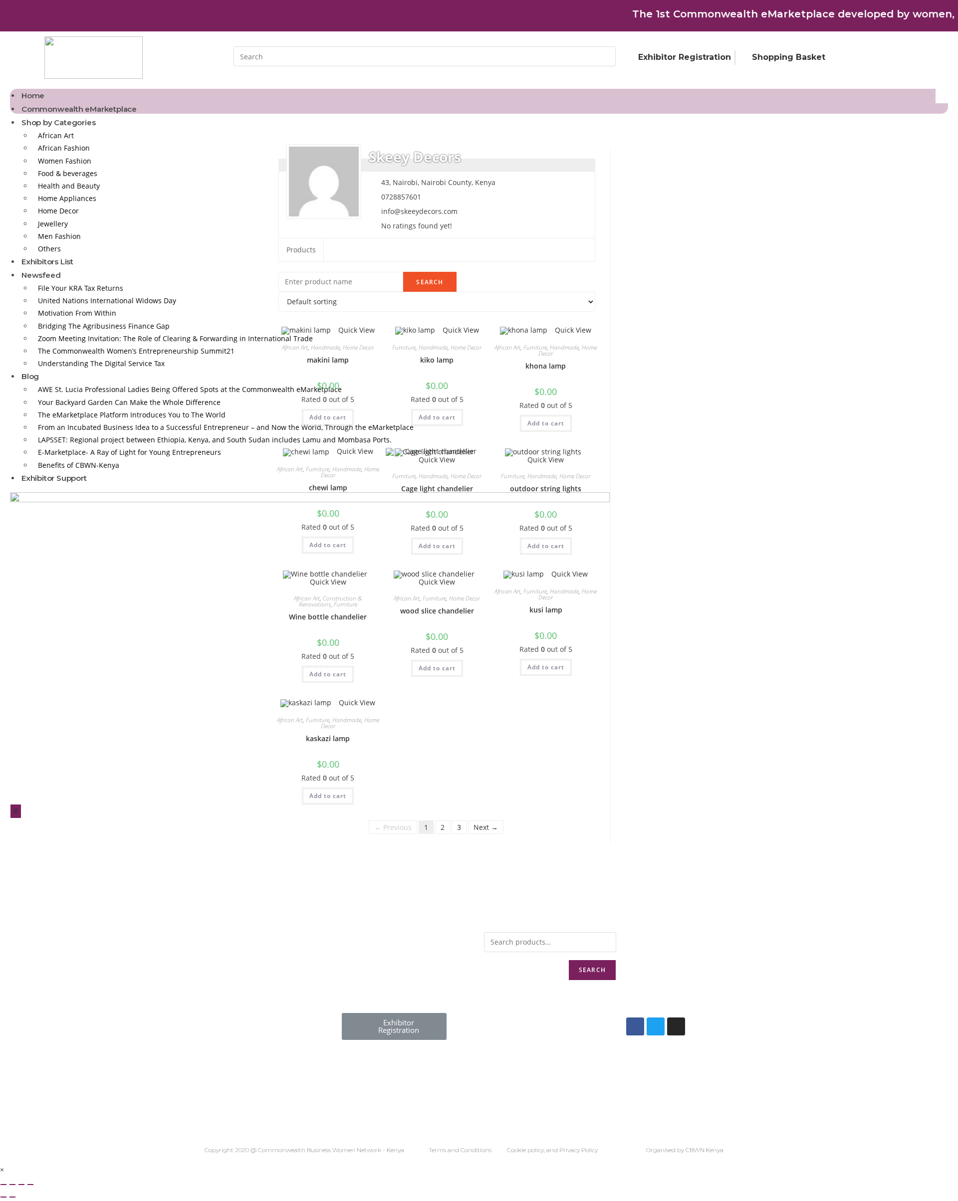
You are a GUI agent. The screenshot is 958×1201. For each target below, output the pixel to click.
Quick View (355, 330)
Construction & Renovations (330, 601)
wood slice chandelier (437, 610)
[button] (394, 1026)
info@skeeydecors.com (419, 211)
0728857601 (401, 196)
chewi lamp (328, 487)
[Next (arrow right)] (12, 1197)
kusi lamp (545, 609)
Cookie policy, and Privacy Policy (552, 1150)
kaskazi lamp (328, 738)
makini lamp (328, 360)
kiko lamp (437, 360)
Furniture (404, 347)
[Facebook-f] (635, 1026)
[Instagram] (676, 1026)
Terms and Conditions (460, 1150)
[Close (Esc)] (3, 1185)
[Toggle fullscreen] (21, 1185)
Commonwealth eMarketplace (79, 109)
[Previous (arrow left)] (3, 1197)
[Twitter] (656, 1026)
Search (592, 970)
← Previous (393, 827)
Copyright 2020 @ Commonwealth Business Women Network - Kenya (304, 1150)
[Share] (12, 1185)
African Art (295, 347)
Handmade (325, 347)
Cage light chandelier (437, 488)
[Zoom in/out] (30, 1185)
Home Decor (358, 347)
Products (301, 249)
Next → (486, 827)
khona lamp (545, 366)
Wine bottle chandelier (328, 616)
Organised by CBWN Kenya (684, 1150)
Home (32, 95)
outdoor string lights (545, 488)
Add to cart (327, 417)
